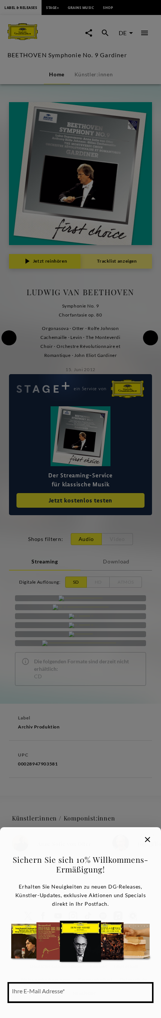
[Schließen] (147, 839)
